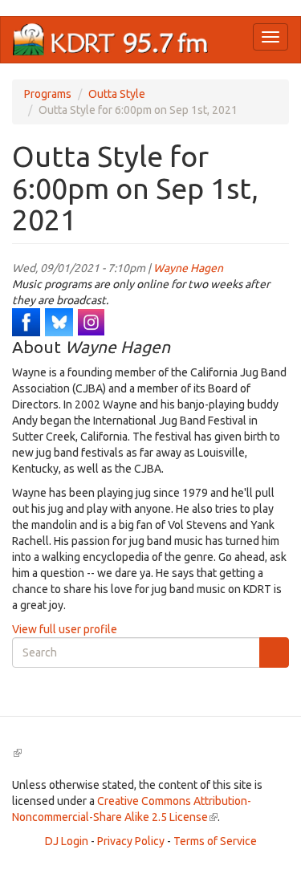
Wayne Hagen (188, 268)
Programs (47, 93)
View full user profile (64, 629)
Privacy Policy (131, 841)
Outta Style (116, 93)
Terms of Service (215, 841)
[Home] (111, 40)
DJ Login (66, 841)
